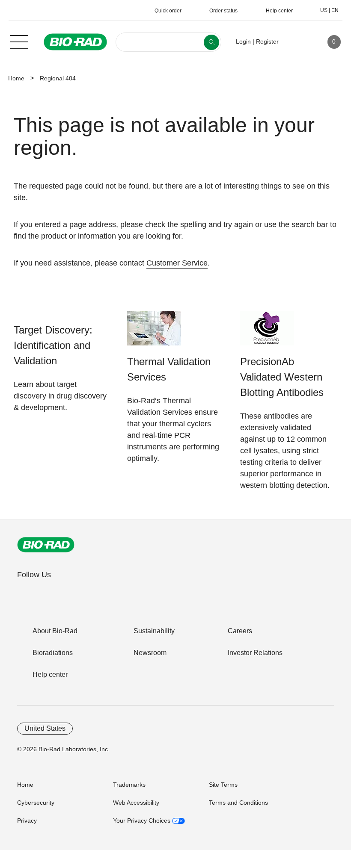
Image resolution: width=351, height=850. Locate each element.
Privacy (27, 820)
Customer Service (177, 263)
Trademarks (129, 784)
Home (16, 78)
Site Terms (223, 784)
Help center (50, 674)
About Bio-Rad (55, 631)
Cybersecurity (35, 802)
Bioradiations (53, 652)
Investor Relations (255, 652)
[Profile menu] (297, 41)
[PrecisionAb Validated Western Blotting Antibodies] (267, 332)
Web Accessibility (136, 802)
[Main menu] (19, 41)
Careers (240, 631)
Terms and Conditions (238, 802)
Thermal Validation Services (169, 369)
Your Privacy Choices (142, 820)
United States (44, 728)
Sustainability (154, 631)
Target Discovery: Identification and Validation (53, 345)
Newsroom (150, 652)
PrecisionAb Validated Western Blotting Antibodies (282, 377)
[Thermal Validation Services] (154, 332)
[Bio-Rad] (45, 544)
